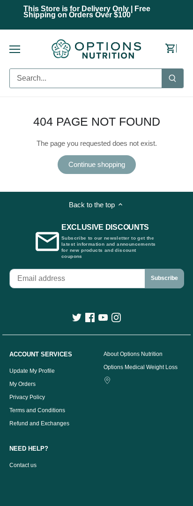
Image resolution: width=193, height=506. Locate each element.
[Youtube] (103, 317)
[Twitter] (77, 317)
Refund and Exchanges (39, 423)
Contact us (23, 465)
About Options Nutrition (133, 354)
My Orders (22, 384)
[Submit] (172, 78)
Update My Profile (32, 371)
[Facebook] (90, 317)
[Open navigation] (14, 49)
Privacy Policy (27, 397)
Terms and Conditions (37, 410)
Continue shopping (96, 164)
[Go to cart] (174, 48)
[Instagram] (116, 317)
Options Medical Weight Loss (141, 367)
